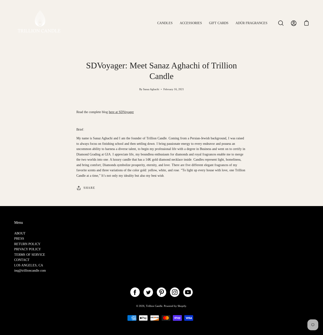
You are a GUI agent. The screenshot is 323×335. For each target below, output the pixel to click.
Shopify (182, 305)
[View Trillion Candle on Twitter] (148, 292)
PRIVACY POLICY (27, 249)
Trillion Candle (154, 305)
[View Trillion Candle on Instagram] (174, 292)
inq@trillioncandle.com (30, 270)
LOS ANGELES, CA (28, 265)
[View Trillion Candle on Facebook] (135, 292)
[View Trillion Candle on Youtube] (188, 292)
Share (89, 188)
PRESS (19, 238)
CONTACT (22, 260)
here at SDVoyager (121, 112)
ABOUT (20, 233)
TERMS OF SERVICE (29, 254)
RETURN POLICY (27, 244)
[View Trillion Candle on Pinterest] (161, 292)
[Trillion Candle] (40, 23)
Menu (18, 222)
